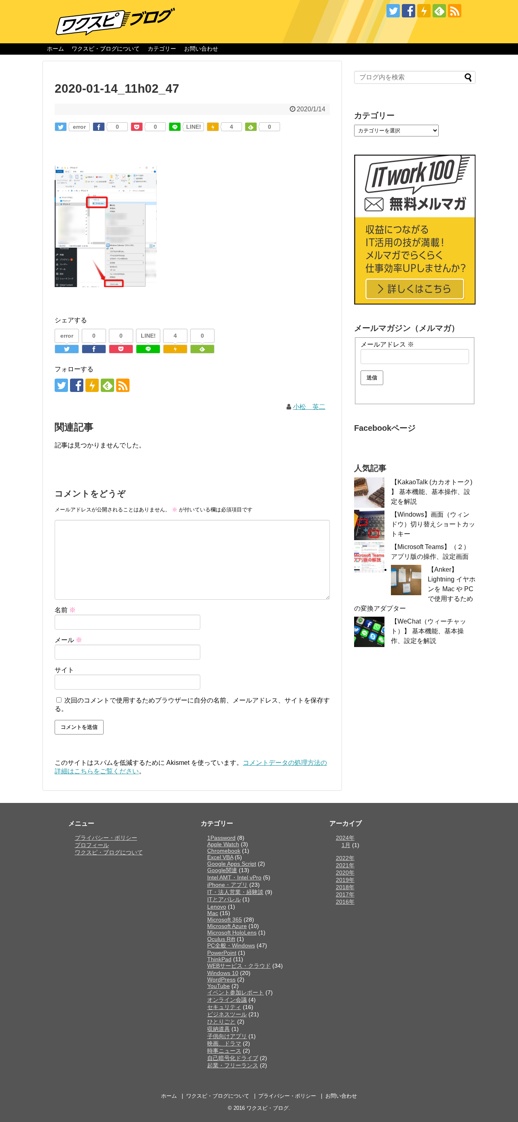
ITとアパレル (224, 899)
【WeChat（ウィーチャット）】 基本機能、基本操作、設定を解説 (428, 631)
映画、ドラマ (224, 1043)
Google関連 (222, 870)
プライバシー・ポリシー (106, 838)
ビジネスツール (227, 1014)
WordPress (221, 979)
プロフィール (92, 845)
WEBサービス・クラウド (239, 965)
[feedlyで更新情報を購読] (439, 10)
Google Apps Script (231, 863)
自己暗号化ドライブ (232, 1058)
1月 (346, 845)
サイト (64, 669)
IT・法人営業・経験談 (235, 892)
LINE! (193, 126)
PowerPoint (221, 953)
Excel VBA (220, 857)
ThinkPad (219, 959)
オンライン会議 (227, 999)
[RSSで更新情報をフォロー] (454, 10)
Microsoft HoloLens (232, 932)
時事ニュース (224, 1050)
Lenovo (216, 906)
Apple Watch (223, 844)
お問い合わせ (201, 48)
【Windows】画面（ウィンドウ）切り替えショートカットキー (433, 524)
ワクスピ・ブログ (267, 1108)
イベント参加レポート (235, 992)
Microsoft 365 (224, 919)
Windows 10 (222, 973)
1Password (221, 838)
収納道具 (218, 1029)
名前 (65, 610)
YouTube (218, 986)
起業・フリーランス (232, 1065)
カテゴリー (162, 48)
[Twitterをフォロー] (393, 10)
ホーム (55, 48)
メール (68, 640)
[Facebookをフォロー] (408, 10)
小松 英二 (309, 406)
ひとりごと (221, 1021)
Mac (212, 913)
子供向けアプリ (227, 1036)
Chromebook (223, 850)
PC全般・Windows (231, 945)
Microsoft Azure (227, 926)
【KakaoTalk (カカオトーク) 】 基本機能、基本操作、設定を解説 (431, 492)
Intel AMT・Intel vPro (234, 877)
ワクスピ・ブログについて (106, 48)
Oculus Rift (221, 939)
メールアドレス (387, 344)
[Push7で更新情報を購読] (424, 10)
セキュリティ (224, 1007)
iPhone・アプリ (227, 884)
